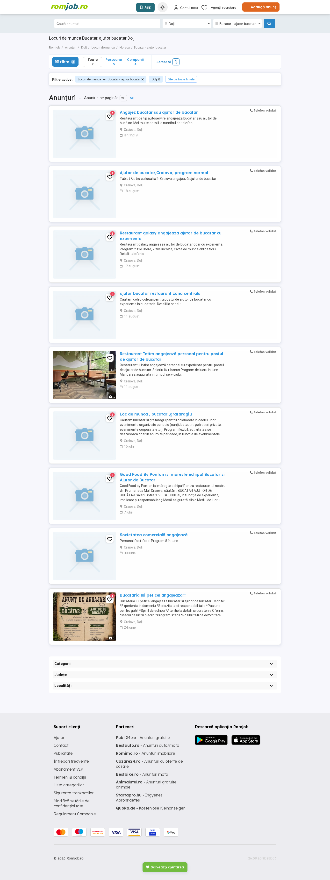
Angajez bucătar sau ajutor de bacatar (159, 112)
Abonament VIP (68, 769)
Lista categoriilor (69, 784)
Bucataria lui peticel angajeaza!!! (153, 595)
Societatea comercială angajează (153, 534)
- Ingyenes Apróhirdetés (139, 798)
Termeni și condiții (70, 777)
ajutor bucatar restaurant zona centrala (160, 293)
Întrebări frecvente (71, 761)
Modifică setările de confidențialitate (72, 803)
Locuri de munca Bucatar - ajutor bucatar (109, 79)
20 (123, 98)
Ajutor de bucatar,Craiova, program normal (164, 172)
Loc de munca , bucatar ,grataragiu (156, 414)
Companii (135, 61)
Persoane (114, 61)
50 (132, 98)
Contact (61, 745)
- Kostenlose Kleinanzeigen (151, 808)
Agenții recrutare (223, 7)
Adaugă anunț (263, 7)
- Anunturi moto (142, 774)
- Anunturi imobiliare (145, 753)
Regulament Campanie (75, 813)
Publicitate (63, 753)
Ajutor (59, 737)
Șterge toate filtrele (181, 79)
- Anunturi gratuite (143, 737)
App (147, 7)
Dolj (154, 79)
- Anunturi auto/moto (147, 745)
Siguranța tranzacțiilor (74, 792)
